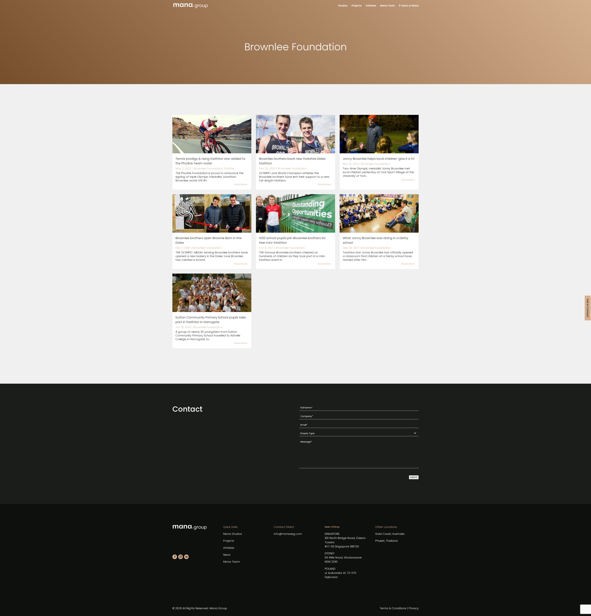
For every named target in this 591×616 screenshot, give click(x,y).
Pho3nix (229, 168)
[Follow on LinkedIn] (186, 556)
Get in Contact (587, 308)
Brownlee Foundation (208, 168)
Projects (357, 6)
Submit (413, 477)
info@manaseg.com (288, 534)
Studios (343, 6)
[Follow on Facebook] (174, 556)
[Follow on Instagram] (180, 556)
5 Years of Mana (409, 6)
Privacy (414, 608)
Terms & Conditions (393, 608)
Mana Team (387, 6)
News (226, 555)
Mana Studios (232, 534)
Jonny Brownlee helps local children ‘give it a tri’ (379, 159)
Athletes (371, 6)
